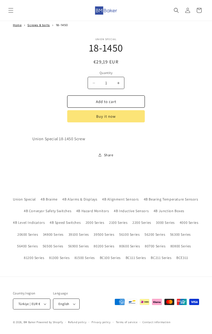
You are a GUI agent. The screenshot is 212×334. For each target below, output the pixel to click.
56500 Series (53, 246)
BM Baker (30, 322)
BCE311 (182, 257)
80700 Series (155, 246)
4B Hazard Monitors (92, 211)
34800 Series (53, 234)
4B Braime (49, 199)
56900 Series (78, 246)
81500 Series (84, 257)
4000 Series (189, 222)
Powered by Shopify (49, 322)
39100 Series (79, 234)
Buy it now (106, 116)
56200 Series (155, 234)
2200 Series (141, 222)
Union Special (24, 199)
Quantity (106, 73)
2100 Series (118, 222)
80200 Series (104, 246)
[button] (11, 10)
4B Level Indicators (29, 222)
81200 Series (34, 257)
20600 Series (27, 234)
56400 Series (27, 246)
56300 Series (180, 234)
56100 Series (129, 234)
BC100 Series (110, 257)
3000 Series (165, 222)
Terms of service (127, 322)
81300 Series (59, 257)
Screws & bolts (38, 25)
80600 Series (129, 246)
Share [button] (108, 155)
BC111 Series (136, 257)
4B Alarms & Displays (79, 199)
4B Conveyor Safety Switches (47, 211)
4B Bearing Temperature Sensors (171, 199)
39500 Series (104, 234)
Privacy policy (101, 322)
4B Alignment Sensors (120, 199)
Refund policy (77, 322)
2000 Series (95, 222)
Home (17, 25)
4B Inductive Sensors (131, 211)
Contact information (156, 322)
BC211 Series (161, 257)
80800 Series (180, 246)
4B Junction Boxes (169, 211)
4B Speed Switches (65, 222)
